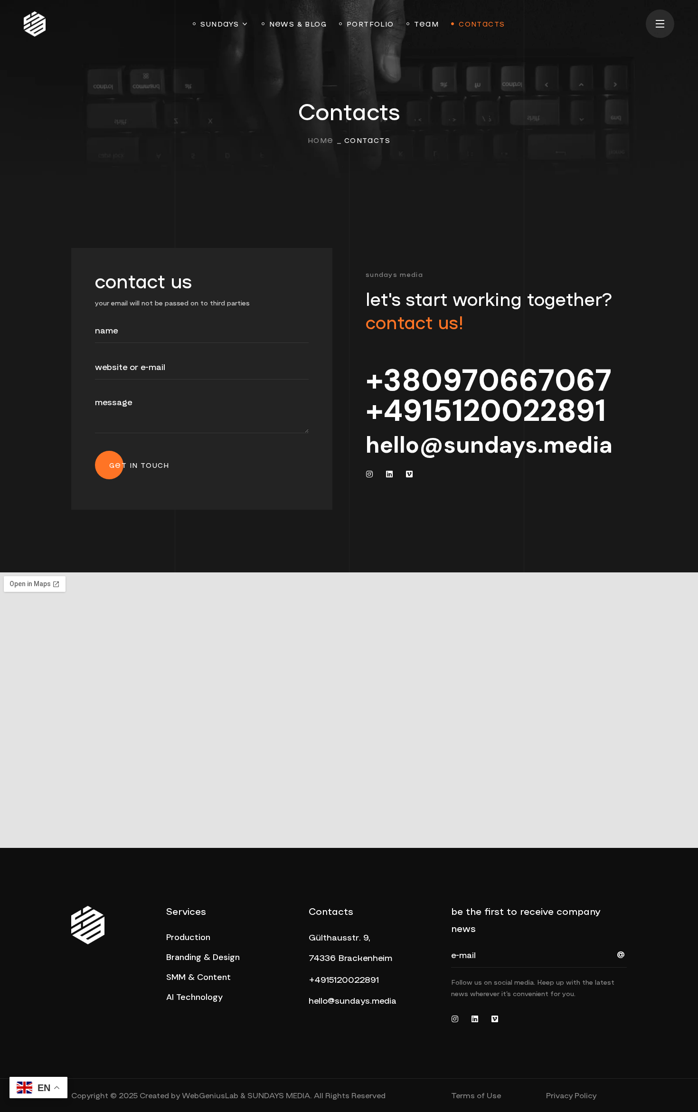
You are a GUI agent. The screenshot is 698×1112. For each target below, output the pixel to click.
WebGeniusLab (210, 1095)
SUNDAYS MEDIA (278, 1095)
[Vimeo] (409, 474)
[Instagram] (369, 474)
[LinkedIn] (389, 474)
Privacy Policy (571, 1095)
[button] (188, 937)
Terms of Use (476, 1095)
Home (321, 140)
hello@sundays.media (489, 445)
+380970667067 (489, 380)
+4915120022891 (486, 410)
